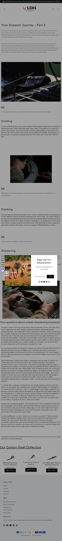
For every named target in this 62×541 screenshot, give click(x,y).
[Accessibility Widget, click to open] (2, 270)
